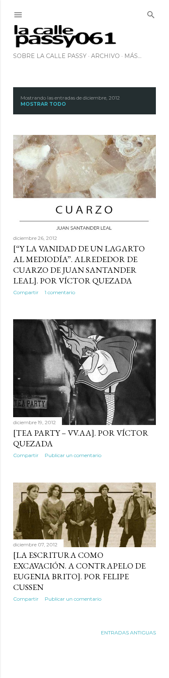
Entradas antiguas (128, 632)
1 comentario (60, 292)
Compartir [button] (26, 292)
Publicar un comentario (73, 455)
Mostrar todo (43, 104)
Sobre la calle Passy (50, 56)
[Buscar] (151, 13)
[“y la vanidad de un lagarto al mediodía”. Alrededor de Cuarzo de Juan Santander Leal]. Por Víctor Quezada (79, 264)
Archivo (105, 56)
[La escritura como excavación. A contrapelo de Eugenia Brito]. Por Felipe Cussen (79, 571)
